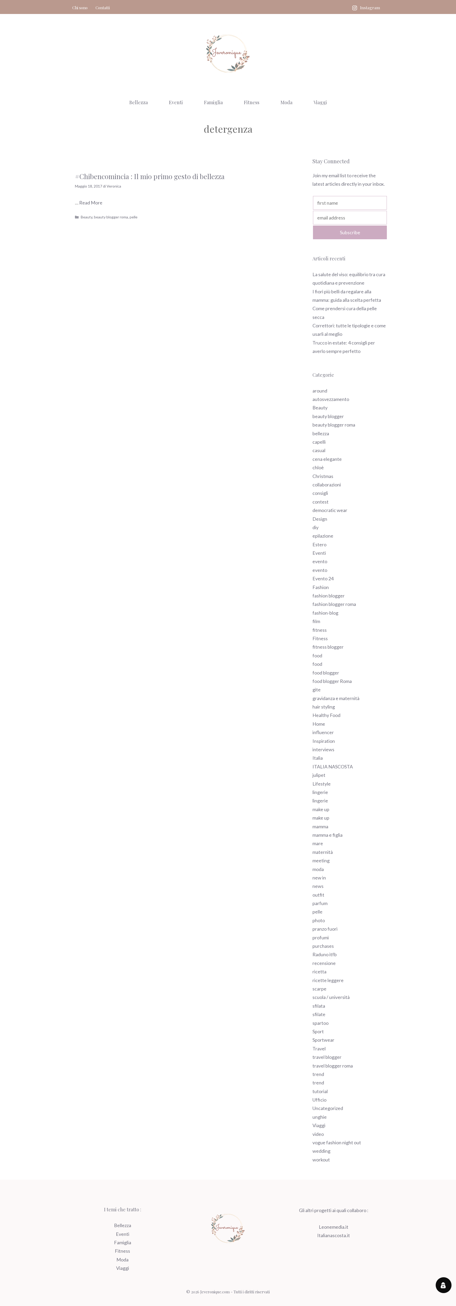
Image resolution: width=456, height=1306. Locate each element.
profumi (320, 937)
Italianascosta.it (333, 1235)
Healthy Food (326, 715)
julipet (318, 775)
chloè (318, 467)
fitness (319, 630)
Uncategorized (327, 1108)
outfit (318, 895)
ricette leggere (328, 980)
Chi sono (80, 7)
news (318, 886)
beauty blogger (328, 416)
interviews (323, 749)
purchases (323, 946)
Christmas (322, 476)
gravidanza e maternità (335, 698)
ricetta (319, 971)
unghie (319, 1117)
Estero (319, 544)
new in (319, 878)
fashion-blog (325, 613)
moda (318, 869)
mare (317, 843)
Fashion (320, 587)
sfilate (318, 1014)
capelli (319, 442)
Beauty (86, 217)
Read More (90, 202)
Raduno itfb (324, 954)
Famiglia (213, 102)
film (316, 621)
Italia (317, 758)
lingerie (320, 792)
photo (318, 920)
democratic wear (329, 510)
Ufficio (319, 1100)
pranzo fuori (325, 929)
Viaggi (320, 102)
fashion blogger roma (334, 604)
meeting (321, 860)
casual (318, 450)
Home (318, 724)
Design (319, 519)
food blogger (325, 673)
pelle (133, 217)
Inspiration (323, 741)
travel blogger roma (332, 1066)
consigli (320, 493)
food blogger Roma (332, 681)
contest (320, 502)
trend (318, 1074)
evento (319, 561)
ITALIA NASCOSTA (332, 766)
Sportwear (323, 1040)
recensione (324, 963)
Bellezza (138, 102)
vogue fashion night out (336, 1142)
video (318, 1134)
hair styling (323, 707)
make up (320, 809)
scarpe (319, 989)
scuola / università (331, 997)
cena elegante (327, 459)
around (319, 391)
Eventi (176, 102)
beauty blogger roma (111, 217)
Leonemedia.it (333, 1227)
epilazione (322, 536)
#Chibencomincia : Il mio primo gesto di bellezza (150, 176)
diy (315, 527)
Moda (286, 102)
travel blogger (326, 1057)
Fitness (251, 102)
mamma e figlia (327, 835)
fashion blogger (328, 596)
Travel (319, 1048)
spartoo (320, 1023)
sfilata (318, 1006)
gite (316, 689)
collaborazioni (326, 484)
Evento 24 (323, 578)
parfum (319, 903)
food (317, 655)
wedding (321, 1151)
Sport (318, 1031)
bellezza (320, 433)
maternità (322, 852)
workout (321, 1160)
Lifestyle (321, 784)
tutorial (320, 1091)
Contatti (103, 7)
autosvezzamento (330, 399)
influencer (323, 732)
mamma (320, 826)
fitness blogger (328, 647)
